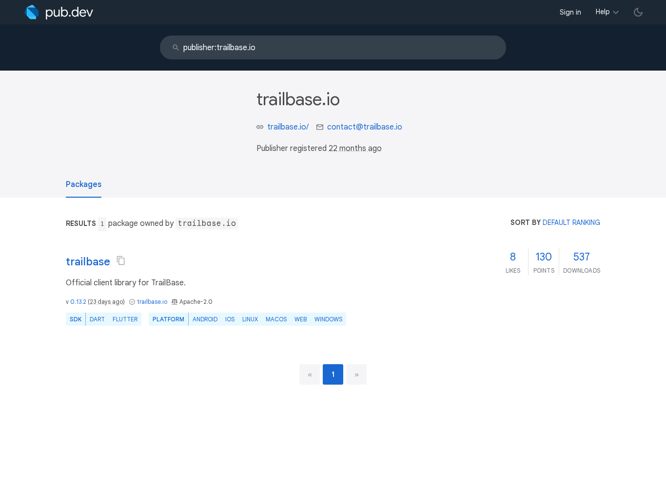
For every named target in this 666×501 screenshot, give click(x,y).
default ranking (571, 222)
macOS (276, 319)
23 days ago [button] (106, 301)
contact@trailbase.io (364, 127)
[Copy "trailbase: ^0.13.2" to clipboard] (121, 260)
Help (603, 11)
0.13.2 (78, 301)
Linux (250, 319)
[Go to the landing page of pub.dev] (58, 12)
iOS (230, 319)
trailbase (88, 261)
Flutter (125, 319)
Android (205, 319)
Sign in (570, 12)
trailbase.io (152, 301)
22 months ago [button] (355, 148)
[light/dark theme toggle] (638, 12)
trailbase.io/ (288, 127)
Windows (328, 319)
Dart (97, 319)
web (300, 319)
